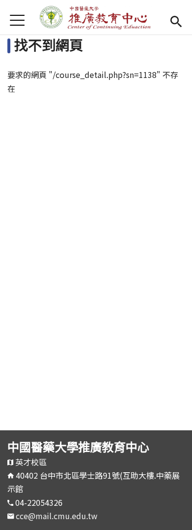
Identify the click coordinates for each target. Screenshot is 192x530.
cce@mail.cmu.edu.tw (56, 516)
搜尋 (176, 20)
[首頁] (96, 17)
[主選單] (17, 20)
